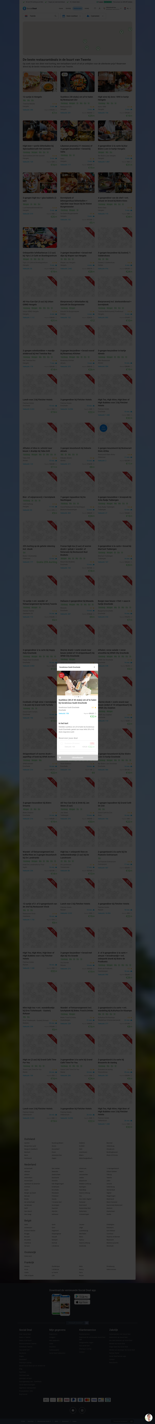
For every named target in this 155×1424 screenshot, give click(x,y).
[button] (59, 683)
